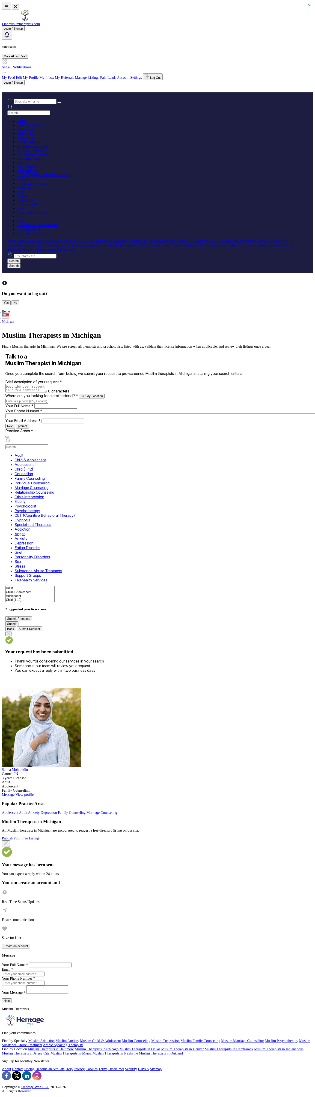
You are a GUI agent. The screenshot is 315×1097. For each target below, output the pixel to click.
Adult (21, 121)
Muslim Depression (165, 1041)
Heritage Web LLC (35, 1087)
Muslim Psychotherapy (281, 1041)
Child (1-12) (26, 133)
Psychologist (26, 167)
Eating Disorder (28, 204)
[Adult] (30, 588)
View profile (24, 794)
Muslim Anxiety (67, 1041)
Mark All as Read (15, 56)
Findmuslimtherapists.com (21, 24)
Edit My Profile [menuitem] (27, 77)
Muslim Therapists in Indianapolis (278, 1049)
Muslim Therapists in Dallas (139, 1049)
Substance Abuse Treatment (37, 225)
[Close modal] (6, 843)
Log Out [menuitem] (155, 77)
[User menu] (4, 72)
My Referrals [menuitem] (64, 77)
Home (6, 311)
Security (131, 1069)
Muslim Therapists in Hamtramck (229, 1049)
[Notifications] (7, 35)
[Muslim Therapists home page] (25, 20)
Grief (20, 208)
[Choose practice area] (7, 437)
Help (69, 1069)
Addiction (24, 187)
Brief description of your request (33, 382)
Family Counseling (30, 142)
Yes (6, 302)
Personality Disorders (32, 212)
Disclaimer (116, 1069)
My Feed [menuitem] (8, 77)
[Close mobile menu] (15, 6)
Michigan (8, 321)
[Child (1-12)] (30, 600)
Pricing (29, 1069)
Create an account (16, 946)
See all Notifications (16, 67)
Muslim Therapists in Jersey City (26, 1053)
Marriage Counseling (32, 150)
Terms (102, 1069)
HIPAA (143, 1069)
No (15, 302)
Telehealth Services (31, 233)
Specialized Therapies (32, 183)
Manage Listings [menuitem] (87, 77)
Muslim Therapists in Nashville (115, 1053)
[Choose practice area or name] (59, 102)
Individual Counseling (33, 146)
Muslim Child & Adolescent (100, 1041)
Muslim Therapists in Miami (71, 1053)
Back (10, 629)
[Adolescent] (30, 596)
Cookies (92, 1069)
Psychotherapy (27, 171)
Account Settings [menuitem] (129, 77)
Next (10, 426)
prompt (22, 426)
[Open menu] (6, 5)
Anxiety (22, 196)
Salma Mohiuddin (15, 770)
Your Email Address (23, 420)
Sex (19, 217)
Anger (21, 192)
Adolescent (25, 129)
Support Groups (28, 229)
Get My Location (92, 396)
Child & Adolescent (31, 125)
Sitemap (156, 1069)
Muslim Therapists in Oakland (161, 1053)
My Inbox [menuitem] (46, 77)
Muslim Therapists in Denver (182, 1049)
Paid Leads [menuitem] (108, 77)
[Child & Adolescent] (30, 592)
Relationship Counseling (34, 154)
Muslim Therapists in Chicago (97, 1049)
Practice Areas (19, 430)
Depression (25, 200)
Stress (21, 221)
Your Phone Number (23, 411)
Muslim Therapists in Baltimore (51, 1049)
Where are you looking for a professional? (41, 395)
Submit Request (29, 629)
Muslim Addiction (41, 1041)
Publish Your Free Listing (20, 838)
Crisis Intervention (30, 158)
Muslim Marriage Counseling (242, 1041)
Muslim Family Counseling (200, 1041)
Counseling (25, 138)
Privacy (79, 1069)
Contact (17, 1069)
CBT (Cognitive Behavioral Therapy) (44, 175)
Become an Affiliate (50, 1069)
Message (8, 794)
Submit (12, 624)
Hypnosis (23, 179)
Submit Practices (18, 618)
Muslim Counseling (136, 1041)
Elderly (22, 162)
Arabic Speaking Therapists (63, 1045)
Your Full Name (19, 406)
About (6, 1069)
